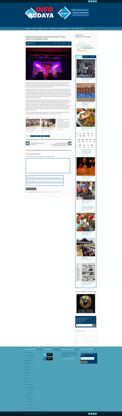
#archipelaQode (30, 357)
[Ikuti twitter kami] (45, 354)
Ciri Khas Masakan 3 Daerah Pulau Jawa (87, 128)
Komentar (93, 56)
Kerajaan (29, 398)
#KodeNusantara (28, 355)
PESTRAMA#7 (33, 136)
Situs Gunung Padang (31, 407)
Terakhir (85, 56)
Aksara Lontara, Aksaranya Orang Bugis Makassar (87, 152)
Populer (79, 56)
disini (72, 356)
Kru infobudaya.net (68, 358)
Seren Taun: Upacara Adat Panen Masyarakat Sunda (88, 258)
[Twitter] (94, 1)
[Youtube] (96, 1)
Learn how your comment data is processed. (51, 192)
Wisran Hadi (46, 136)
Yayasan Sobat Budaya (39, 413)
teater (38, 136)
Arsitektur (29, 389)
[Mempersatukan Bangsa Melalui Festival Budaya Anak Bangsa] (48, 123)
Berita (27, 34)
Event (31, 34)
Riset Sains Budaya (28, 387)
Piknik (26, 381)
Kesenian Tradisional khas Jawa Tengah (88, 177)
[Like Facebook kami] (45, 358)
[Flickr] (91, 1)
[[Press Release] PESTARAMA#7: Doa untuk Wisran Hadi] (48, 63)
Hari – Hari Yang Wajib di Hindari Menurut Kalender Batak (88, 283)
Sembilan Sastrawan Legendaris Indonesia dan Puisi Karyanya (88, 208)
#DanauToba (27, 352)
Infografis (27, 375)
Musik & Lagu (29, 404)
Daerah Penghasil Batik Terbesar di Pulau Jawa (87, 233)
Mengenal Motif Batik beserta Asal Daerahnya (88, 103)
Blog (26, 369)
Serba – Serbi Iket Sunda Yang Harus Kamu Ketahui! (87, 201)
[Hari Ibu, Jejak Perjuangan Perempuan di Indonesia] (33, 123)
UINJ (42, 136)
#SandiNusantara (28, 363)
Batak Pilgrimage (30, 392)
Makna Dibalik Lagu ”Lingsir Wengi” (87, 79)
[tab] (79, 57)
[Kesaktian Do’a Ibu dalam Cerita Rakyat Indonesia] (64, 124)
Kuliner (28, 401)
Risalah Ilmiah (27, 384)
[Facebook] (89, 1)
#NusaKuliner (27, 360)
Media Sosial (27, 378)
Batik (28, 395)
